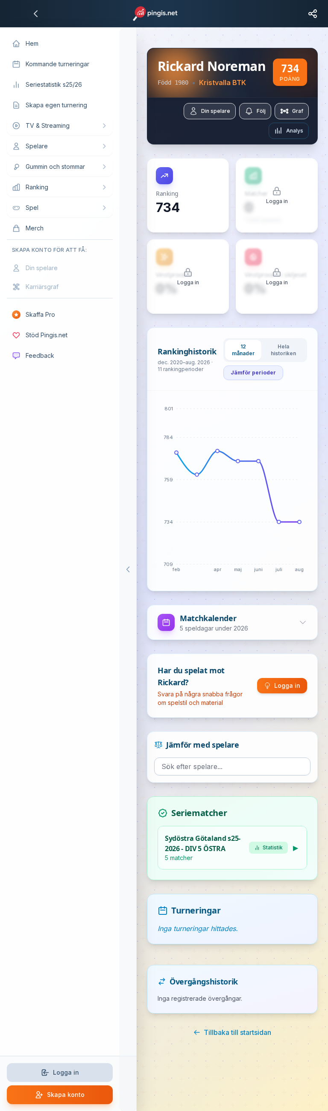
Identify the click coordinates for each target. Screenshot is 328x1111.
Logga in (287, 685)
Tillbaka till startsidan (237, 1032)
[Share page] (312, 13)
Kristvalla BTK (222, 82)
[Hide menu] (128, 569)
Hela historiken (283, 350)
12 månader (243, 350)
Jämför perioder (253, 372)
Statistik (273, 847)
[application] (232, 491)
